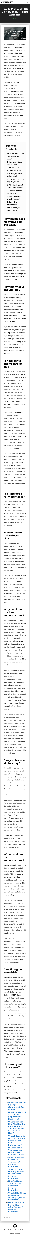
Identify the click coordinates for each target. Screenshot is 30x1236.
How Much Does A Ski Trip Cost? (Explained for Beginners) (17, 1115)
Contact (10, 1230)
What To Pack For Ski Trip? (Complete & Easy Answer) (17, 1105)
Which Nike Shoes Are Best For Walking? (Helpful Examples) (17, 1196)
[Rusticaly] (7, 2)
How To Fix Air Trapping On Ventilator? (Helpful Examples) (15, 1185)
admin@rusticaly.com (20, 1230)
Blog (5, 1230)
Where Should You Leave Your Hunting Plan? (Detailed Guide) (16, 1151)
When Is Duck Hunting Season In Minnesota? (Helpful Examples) (16, 1173)
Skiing (15, 18)
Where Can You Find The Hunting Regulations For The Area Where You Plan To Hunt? (17, 1127)
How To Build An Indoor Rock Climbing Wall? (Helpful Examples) (16, 1207)
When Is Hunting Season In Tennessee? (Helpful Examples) (16, 1162)
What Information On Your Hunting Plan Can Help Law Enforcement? (17, 1140)
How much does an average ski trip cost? (15, 156)
